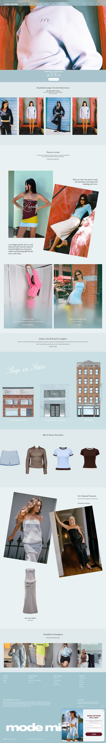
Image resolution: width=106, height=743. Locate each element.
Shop (30, 4)
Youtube (81, 686)
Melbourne (57, 684)
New (25, 4)
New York (56, 678)
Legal (4, 680)
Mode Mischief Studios (38, 739)
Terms (5, 682)
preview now (54, 79)
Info (53, 4)
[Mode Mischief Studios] (11, 4)
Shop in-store (53, 346)
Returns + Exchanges (34, 680)
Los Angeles (57, 680)
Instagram (82, 678)
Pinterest (81, 682)
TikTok (81, 680)
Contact (30, 682)
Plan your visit (53, 93)
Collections (38, 4)
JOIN (94, 734)
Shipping (31, 678)
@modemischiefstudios (53, 637)
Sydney (56, 682)
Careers (5, 678)
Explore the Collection (53, 159)
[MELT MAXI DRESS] (30, 528)
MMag (47, 4)
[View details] (76, 542)
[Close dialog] (103, 711)
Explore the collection (84, 503)
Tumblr (81, 684)
